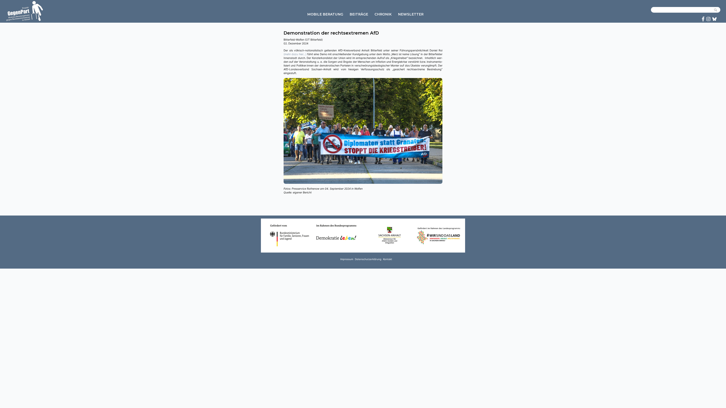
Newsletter (411, 14)
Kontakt (387, 259)
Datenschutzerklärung (368, 259)
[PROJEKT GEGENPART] (24, 11)
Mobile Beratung (325, 14)
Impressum (346, 259)
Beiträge (359, 14)
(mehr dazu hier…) (295, 54)
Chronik (383, 14)
